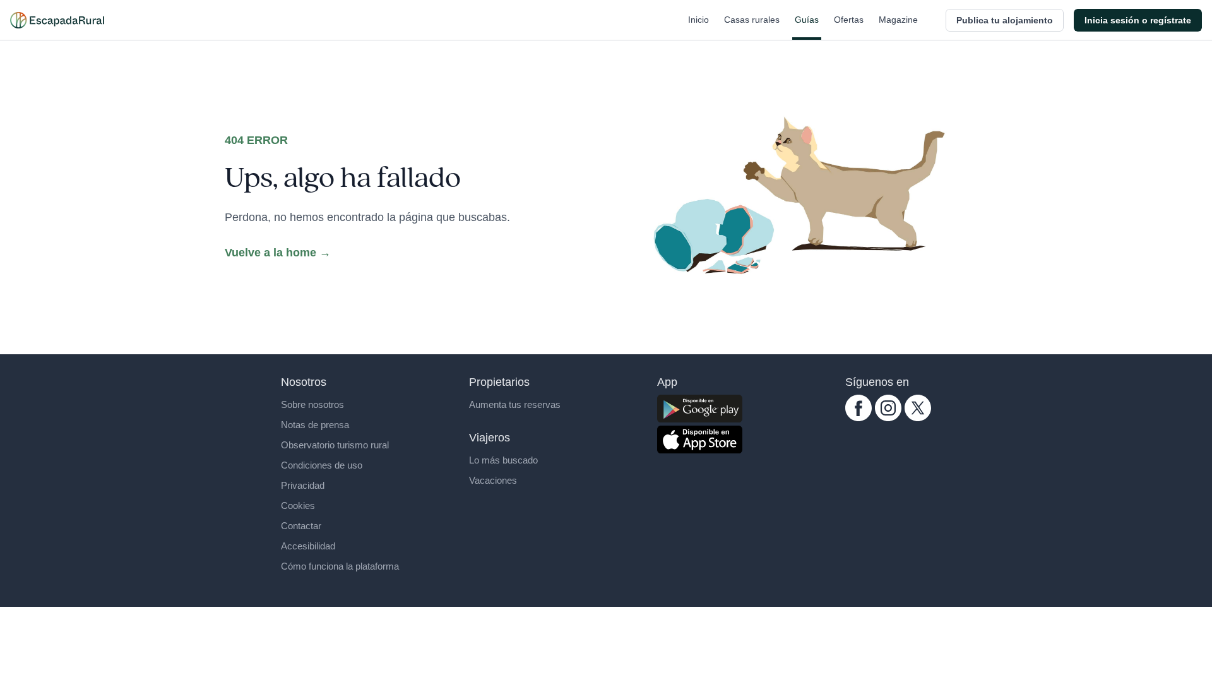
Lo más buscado (503, 460)
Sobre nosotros (312, 404)
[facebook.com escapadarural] (858, 408)
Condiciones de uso (321, 465)
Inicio (698, 20)
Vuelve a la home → (278, 252)
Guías (807, 20)
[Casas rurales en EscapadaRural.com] (57, 20)
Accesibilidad (308, 546)
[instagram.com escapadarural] (888, 408)
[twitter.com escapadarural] (918, 408)
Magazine (898, 20)
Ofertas (849, 20)
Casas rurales (752, 20)
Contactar (301, 525)
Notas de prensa (315, 424)
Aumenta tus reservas (515, 404)
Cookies (298, 505)
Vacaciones (493, 480)
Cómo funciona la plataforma (340, 566)
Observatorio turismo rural (335, 445)
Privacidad (302, 485)
